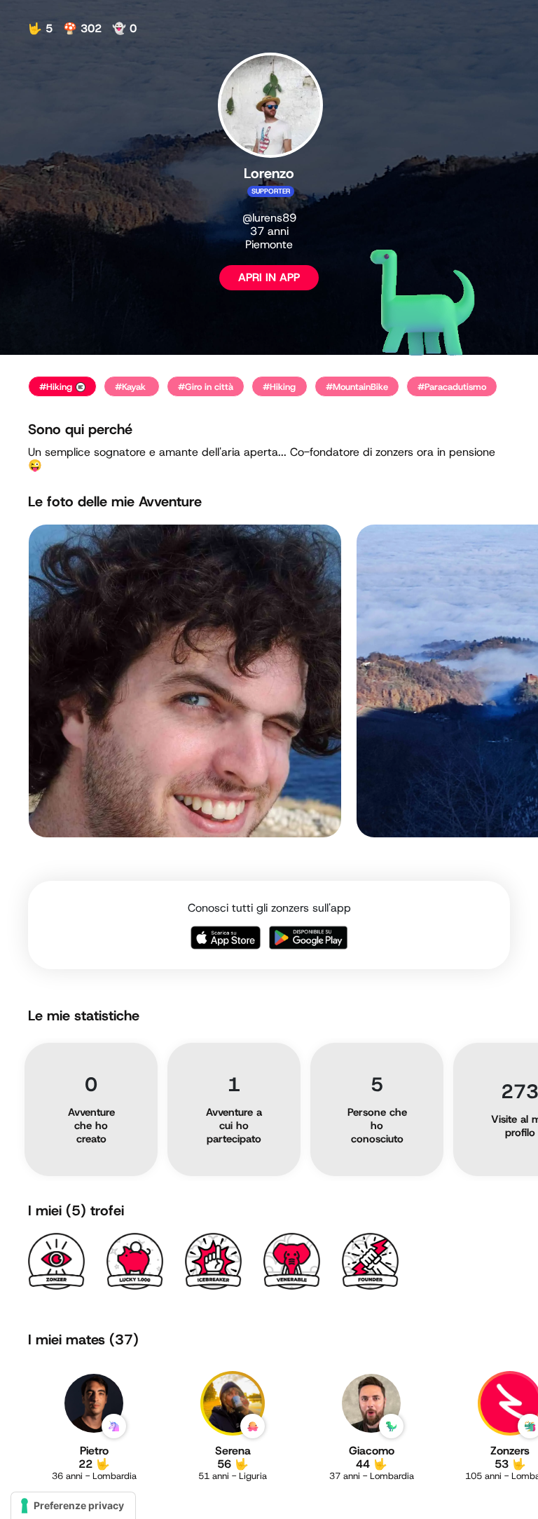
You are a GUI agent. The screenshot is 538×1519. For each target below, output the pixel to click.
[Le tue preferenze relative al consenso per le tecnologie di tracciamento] (73, 1505)
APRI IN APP (269, 277)
